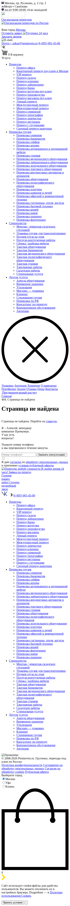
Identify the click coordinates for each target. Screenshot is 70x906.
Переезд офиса (25, 67)
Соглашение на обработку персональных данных (32, 766)
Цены (41, 389)
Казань (9, 786)
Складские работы (28, 270)
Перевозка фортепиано (31, 219)
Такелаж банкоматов (29, 250)
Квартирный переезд (29, 508)
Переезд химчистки (28, 118)
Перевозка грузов (20, 132)
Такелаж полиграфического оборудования (34, 258)
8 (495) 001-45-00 (49, 43)
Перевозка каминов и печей (34, 192)
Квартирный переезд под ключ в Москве (42, 71)
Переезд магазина (27, 532)
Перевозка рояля (27, 213)
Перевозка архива (27, 145)
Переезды (15, 64)
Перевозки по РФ (27, 301)
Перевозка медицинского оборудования (41, 159)
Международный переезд (32, 108)
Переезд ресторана (28, 121)
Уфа (8, 782)
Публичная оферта (37, 771)
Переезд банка (25, 88)
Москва (21, 29)
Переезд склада (26, 77)
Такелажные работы (29, 267)
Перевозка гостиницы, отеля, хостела (40, 202)
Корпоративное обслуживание (35, 307)
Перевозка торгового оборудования (39, 169)
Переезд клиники (27, 81)
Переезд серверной (28, 111)
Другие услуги (18, 277)
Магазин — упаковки (30, 290)
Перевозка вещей (27, 209)
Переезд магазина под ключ (34, 98)
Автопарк (22, 311)
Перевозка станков (28, 155)
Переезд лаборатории (30, 84)
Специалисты (18, 223)
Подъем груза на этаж (30, 236)
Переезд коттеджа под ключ (34, 91)
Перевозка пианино (29, 216)
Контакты (51, 389)
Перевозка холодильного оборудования (41, 165)
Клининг (22, 294)
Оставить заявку (12, 33)
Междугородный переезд (32, 104)
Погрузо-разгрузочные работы (35, 240)
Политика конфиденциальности (21, 765)
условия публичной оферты (36, 465)
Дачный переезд (26, 101)
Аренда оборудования (30, 280)
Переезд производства (30, 94)
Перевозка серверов (29, 135)
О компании (49, 385)
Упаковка (7, 385)
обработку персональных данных (47, 462)
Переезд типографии (29, 115)
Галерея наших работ (6, 479)
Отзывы (31, 389)
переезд (24, 74)
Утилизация (24, 287)
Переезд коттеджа (27, 525)
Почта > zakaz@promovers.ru (19, 43)
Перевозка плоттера (29, 189)
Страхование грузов (29, 297)
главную (51, 421)
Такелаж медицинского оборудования (40, 253)
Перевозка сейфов (28, 142)
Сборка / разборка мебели (32, 243)
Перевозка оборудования (32, 179)
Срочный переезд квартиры (34, 128)
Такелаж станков (27, 263)
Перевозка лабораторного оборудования (42, 162)
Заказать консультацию (52, 454)
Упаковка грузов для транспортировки (41, 233)
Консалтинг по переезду (31, 304)
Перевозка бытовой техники (34, 206)
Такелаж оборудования (31, 246)
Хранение (33, 385)
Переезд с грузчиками (30, 125)
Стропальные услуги (29, 273)
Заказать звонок (11, 36)
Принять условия (12, 902)
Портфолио (8, 389)
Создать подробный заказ (10, 486)
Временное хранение (29, 284)
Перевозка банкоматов (30, 138)
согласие (16, 462)
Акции (21, 389)
